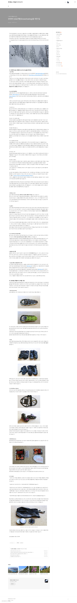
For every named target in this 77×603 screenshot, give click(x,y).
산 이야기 (18, 548)
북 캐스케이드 (58, 43)
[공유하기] (12, 543)
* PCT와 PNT (58, 62)
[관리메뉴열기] (75, 2)
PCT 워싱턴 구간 (59, 65)
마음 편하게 (58, 38)
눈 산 (57, 42)
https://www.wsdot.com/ (40, 73)
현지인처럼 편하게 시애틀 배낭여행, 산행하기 (18, 553)
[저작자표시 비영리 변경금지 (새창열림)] (21, 542)
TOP (68, 599)
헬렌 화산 (57, 46)
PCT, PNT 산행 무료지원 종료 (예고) (61, 73)
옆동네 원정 (58, 54)
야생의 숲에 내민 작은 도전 (15, 550)
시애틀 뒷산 (58, 51)
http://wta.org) (40, 269)
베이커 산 (57, 50)
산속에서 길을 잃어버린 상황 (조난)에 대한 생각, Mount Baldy (21, 552)
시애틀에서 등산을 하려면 (15, 556)
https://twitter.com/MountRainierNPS (35, 75)
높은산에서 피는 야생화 (14, 555)
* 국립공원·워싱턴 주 (59, 40)
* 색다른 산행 (58, 56)
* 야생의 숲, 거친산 (59, 48)
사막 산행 (57, 59)
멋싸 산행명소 (58, 35)
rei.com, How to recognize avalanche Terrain (23, 175)
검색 (65, 2)
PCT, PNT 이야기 (59, 64)
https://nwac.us (16, 94)
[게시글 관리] (14, 543)
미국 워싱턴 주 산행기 (13, 581)
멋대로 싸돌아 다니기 (15, 2)
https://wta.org (12, 96)
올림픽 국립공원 (58, 45)
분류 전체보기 (58, 32)
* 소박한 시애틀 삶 (13, 548)
